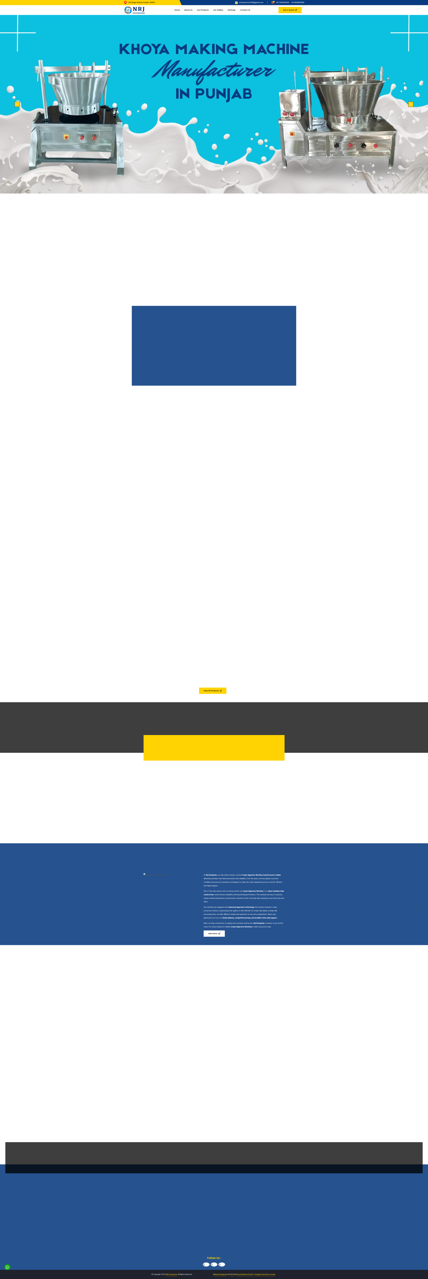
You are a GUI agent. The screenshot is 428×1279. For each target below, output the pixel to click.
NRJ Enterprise (171, 1274)
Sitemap (231, 10)
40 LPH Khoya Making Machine (226, 1224)
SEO (232, 1274)
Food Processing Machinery (303, 686)
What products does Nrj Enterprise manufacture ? (180, 783)
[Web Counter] (164, 1254)
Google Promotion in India (264, 1274)
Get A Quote (288, 10)
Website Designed (220, 1274)
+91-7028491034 (282, 2)
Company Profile (246, 717)
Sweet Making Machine (163, 686)
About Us (188, 10)
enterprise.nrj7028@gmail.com (251, 2)
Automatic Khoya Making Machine (227, 1220)
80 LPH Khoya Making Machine (226, 1233)
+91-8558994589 (297, 2)
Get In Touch (254, 1158)
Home (177, 10)
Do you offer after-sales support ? (173, 831)
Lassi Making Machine (168, 549)
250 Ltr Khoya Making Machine (226, 1237)
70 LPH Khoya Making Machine (226, 1229)
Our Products (203, 10)
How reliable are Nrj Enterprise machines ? (177, 823)
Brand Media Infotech (245, 1274)
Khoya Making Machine (25, 547)
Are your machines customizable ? (173, 815)
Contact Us (245, 10)
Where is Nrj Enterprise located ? (172, 806)
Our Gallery (218, 10)
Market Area (190, 1242)
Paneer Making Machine (25, 686)
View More (217, 294)
